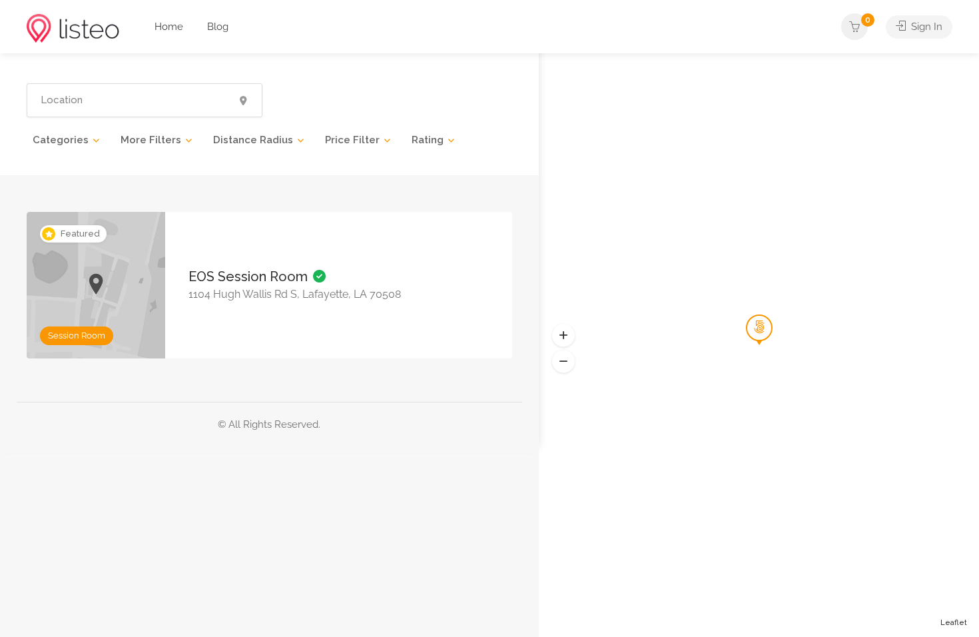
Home (169, 27)
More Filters (151, 140)
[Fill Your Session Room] (73, 27)
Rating (428, 140)
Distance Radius (253, 140)
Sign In (925, 27)
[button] (563, 361)
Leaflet (953, 622)
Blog (217, 27)
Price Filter (352, 140)
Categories (61, 140)
